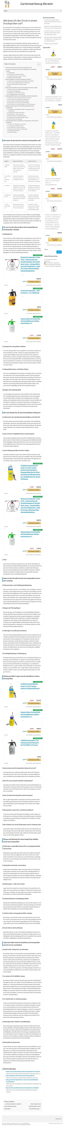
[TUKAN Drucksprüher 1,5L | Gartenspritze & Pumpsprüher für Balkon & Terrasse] (53, 89)
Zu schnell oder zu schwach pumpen (16, 127)
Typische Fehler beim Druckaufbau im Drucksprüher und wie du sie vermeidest (22, 121)
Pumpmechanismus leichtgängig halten (17, 115)
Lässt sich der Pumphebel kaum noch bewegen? (19, 82)
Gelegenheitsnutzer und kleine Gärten (17, 76)
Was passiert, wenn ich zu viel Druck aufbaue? (18, 102)
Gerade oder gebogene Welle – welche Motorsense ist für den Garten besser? (53, 21)
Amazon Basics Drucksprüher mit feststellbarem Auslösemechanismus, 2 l (30, 321)
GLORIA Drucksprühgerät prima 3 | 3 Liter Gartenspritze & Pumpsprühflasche (30, 686)
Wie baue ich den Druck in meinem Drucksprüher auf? (19, 67)
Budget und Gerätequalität (14, 77)
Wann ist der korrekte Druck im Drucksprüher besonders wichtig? (22, 87)
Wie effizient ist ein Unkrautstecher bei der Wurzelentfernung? (35, 1106)
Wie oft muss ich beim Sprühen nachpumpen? (18, 99)
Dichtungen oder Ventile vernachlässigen (17, 129)
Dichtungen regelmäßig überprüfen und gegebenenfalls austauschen (21, 110)
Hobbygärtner (11, 72)
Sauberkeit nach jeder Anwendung (16, 112)
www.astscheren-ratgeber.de (53, 266)
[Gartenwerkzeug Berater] (6, 7)
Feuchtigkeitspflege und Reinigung (16, 94)
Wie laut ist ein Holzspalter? (51, 43)
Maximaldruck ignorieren (14, 130)
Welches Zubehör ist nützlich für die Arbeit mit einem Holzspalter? (12, 1106)
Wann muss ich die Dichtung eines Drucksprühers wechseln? (23, 1071)
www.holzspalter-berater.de (53, 264)
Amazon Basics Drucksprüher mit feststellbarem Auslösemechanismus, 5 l (30, 714)
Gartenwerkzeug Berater (36, 3)
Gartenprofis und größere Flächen (16, 74)
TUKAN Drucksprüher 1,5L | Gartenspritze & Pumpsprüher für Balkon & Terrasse (30, 743)
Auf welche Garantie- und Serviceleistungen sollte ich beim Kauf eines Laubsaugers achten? (52, 32)
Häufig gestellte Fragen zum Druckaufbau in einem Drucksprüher (21, 96)
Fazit (9, 85)
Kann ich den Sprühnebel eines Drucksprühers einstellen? (22, 1087)
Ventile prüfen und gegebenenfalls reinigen (18, 117)
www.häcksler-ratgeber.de (53, 262)
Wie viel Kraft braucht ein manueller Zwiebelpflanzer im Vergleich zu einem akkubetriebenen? (53, 39)
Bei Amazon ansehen (34, 281)
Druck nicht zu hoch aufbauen (15, 119)
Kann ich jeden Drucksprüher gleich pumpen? (18, 101)
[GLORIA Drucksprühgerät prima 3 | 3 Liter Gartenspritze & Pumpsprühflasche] (53, 171)
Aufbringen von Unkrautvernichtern (16, 92)
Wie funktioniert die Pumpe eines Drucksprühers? (20, 1075)
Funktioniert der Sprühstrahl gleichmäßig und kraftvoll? (21, 81)
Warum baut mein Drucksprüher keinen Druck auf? (19, 97)
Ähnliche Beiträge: (12, 132)
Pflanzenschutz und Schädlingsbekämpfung (18, 89)
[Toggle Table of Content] (38, 64)
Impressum (58, 1118)
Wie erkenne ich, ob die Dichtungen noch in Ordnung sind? (21, 104)
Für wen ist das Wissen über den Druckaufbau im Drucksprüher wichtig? (21, 70)
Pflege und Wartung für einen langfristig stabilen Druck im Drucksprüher (20, 106)
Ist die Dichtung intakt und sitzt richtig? (17, 84)
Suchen (46, 249)
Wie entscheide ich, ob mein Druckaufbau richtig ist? (18, 79)
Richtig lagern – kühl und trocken (16, 114)
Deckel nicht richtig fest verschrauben (17, 124)
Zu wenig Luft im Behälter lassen (15, 125)
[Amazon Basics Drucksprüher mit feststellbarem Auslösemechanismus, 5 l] (53, 53)
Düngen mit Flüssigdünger (14, 91)
